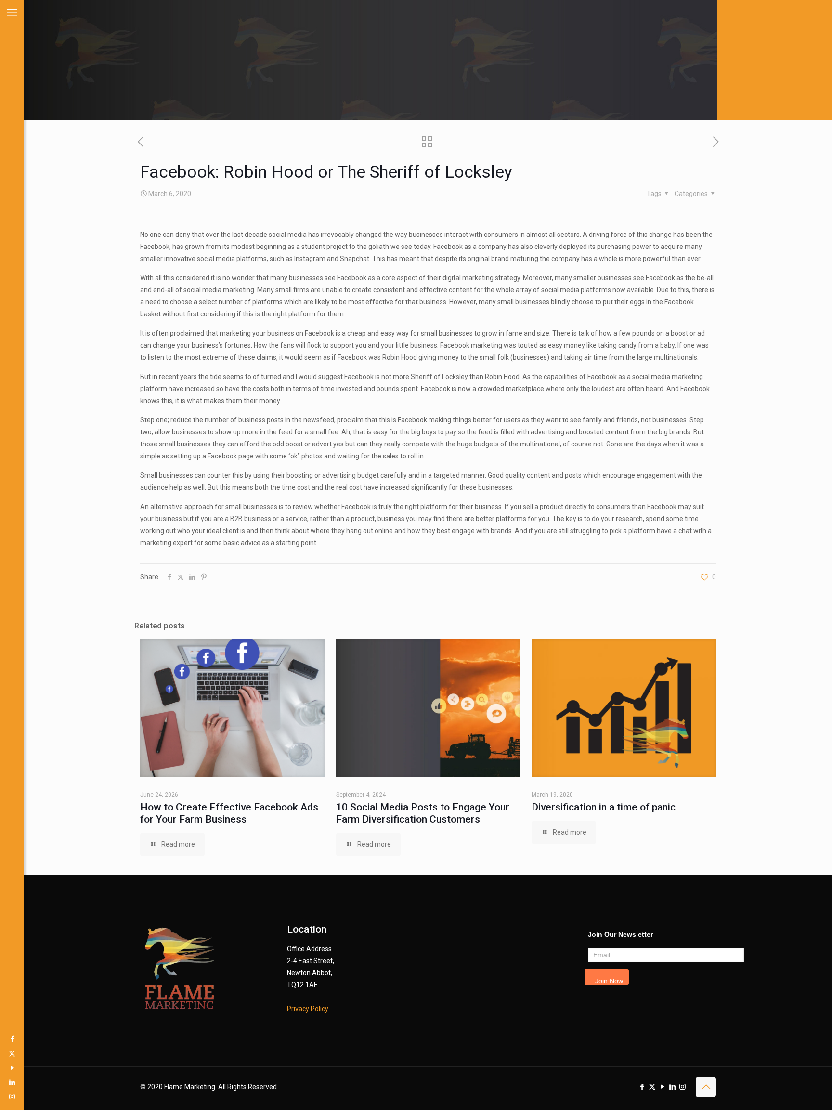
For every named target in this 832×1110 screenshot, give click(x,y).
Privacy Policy (307, 1009)
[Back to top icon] (706, 1087)
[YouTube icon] (12, 1067)
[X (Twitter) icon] (12, 1053)
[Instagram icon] (12, 1096)
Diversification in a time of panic (604, 807)
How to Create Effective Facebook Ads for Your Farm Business (229, 813)
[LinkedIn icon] (12, 1082)
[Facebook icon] (12, 1039)
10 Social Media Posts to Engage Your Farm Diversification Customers (422, 813)
